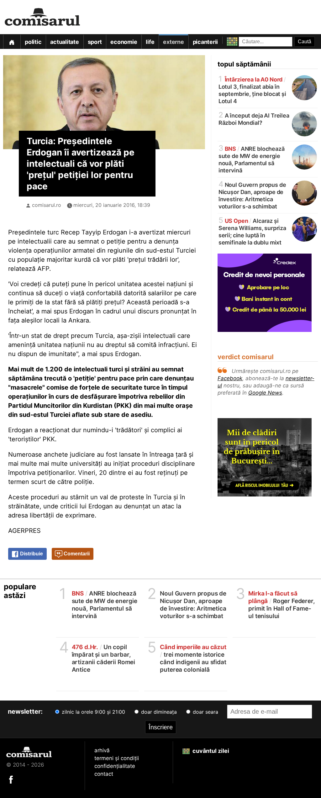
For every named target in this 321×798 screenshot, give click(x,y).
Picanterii (205, 42)
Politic (33, 42)
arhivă (102, 750)
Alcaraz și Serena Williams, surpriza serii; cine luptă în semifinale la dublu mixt (252, 231)
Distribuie (31, 553)
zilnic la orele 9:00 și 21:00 (92, 712)
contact (103, 774)
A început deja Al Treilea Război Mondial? (253, 118)
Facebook (230, 378)
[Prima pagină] (11, 41)
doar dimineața (158, 712)
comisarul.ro (46, 205)
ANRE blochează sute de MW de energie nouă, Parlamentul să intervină (251, 159)
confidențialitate (114, 766)
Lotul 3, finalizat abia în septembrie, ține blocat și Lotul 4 (252, 89)
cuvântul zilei (210, 751)
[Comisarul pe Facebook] (11, 779)
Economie (123, 42)
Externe (173, 42)
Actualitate (64, 42)
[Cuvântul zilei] (226, 40)
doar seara (204, 712)
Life (150, 42)
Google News (265, 393)
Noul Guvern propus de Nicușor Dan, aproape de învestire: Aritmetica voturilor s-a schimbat (252, 195)
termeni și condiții (116, 758)
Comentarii (76, 553)
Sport (95, 42)
